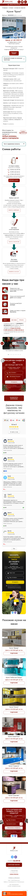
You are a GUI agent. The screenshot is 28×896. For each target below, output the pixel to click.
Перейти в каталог (14, 271)
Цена (5, 320)
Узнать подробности (23, 132)
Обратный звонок (14, 864)
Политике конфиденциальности (14, 586)
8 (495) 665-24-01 (15, 172)
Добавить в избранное (14, 877)
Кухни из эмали (20, 8)
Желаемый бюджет (15, 376)
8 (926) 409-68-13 (15, 174)
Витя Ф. (9, 531)
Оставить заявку (14, 180)
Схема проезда (14, 874)
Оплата (21, 320)
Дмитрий (10, 457)
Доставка (14, 320)
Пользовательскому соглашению (14, 587)
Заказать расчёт (14, 53)
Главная (4, 8)
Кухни (11, 8)
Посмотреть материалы (14, 398)
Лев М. (9, 476)
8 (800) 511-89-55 (15, 169)
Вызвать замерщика (14, 210)
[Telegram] (13, 613)
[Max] (15, 613)
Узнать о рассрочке (14, 241)
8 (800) (14, 861)
